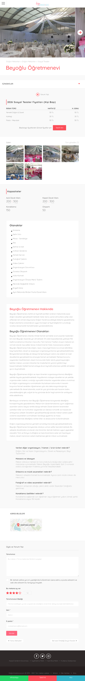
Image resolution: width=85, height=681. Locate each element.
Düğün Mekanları (13, 61)
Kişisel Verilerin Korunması (19, 661)
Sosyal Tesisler (43, 61)
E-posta (9, 621)
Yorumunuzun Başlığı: (14, 599)
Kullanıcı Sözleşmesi (68, 661)
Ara (70, 677)
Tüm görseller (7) (72, 142)
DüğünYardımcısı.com (17, 673)
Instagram (48, 656)
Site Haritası (65, 673)
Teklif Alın (59, 128)
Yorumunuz (10, 554)
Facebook (36, 656)
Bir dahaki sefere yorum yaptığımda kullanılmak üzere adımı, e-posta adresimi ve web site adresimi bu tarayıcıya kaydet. (43, 581)
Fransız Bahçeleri (16, 641)
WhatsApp (14, 677)
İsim (8, 610)
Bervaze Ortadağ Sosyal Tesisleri (63, 641)
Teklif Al (42, 677)
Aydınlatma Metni (38, 661)
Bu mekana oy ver (13, 588)
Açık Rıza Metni (52, 661)
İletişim (55, 673)
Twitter (42, 656)
